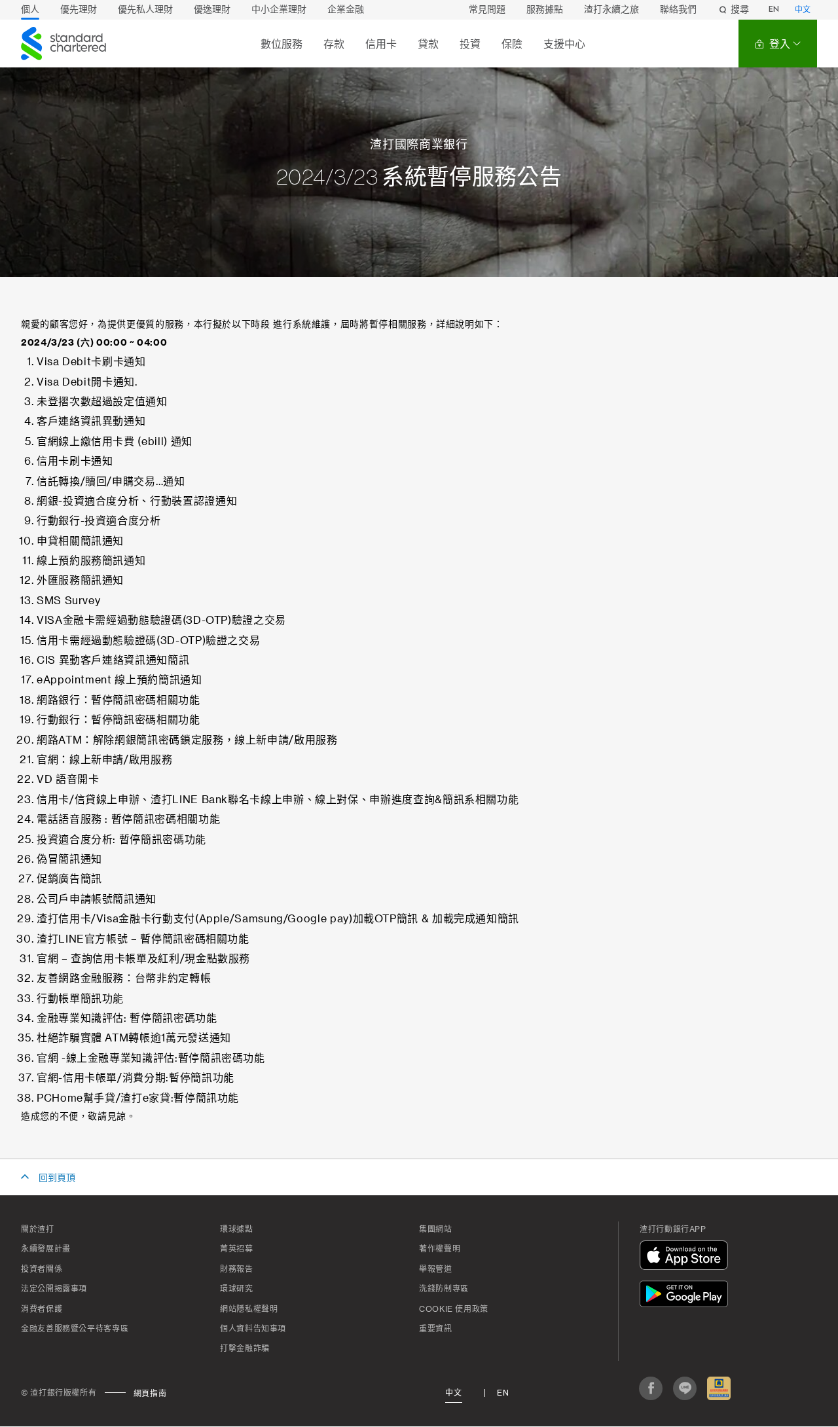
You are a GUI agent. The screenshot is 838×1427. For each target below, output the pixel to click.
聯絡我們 (678, 9)
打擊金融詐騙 (245, 1348)
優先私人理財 (145, 9)
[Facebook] (651, 1388)
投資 (470, 44)
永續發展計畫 (46, 1249)
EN (774, 10)
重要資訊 (435, 1329)
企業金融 (345, 9)
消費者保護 (41, 1309)
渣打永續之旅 (611, 9)
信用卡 (381, 44)
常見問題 (487, 9)
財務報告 (236, 1269)
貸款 (428, 44)
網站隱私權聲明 (249, 1309)
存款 (333, 44)
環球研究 (236, 1289)
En (503, 1393)
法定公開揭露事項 (54, 1289)
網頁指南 (150, 1394)
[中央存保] (719, 1388)
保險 (511, 44)
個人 (30, 9)
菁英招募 (236, 1249)
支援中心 (564, 44)
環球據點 (236, 1229)
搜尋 (740, 9)
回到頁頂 (57, 1178)
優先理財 (78, 9)
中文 (803, 10)
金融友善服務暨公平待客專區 (74, 1329)
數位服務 (281, 44)
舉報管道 (435, 1269)
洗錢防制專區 (444, 1289)
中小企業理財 (278, 9)
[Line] (685, 1388)
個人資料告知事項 (253, 1329)
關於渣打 (37, 1229)
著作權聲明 (439, 1249)
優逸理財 (212, 9)
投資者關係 (41, 1269)
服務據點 (544, 9)
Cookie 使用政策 (453, 1309)
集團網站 (435, 1229)
